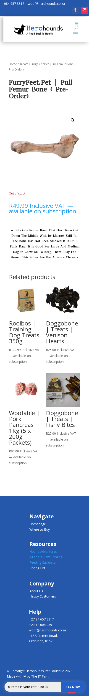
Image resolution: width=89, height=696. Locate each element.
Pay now (73, 687)
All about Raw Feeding (45, 557)
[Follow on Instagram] (84, 10)
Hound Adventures (43, 551)
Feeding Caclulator (43, 562)
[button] (73, 120)
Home (13, 64)
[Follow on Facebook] (75, 10)
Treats (24, 64)
